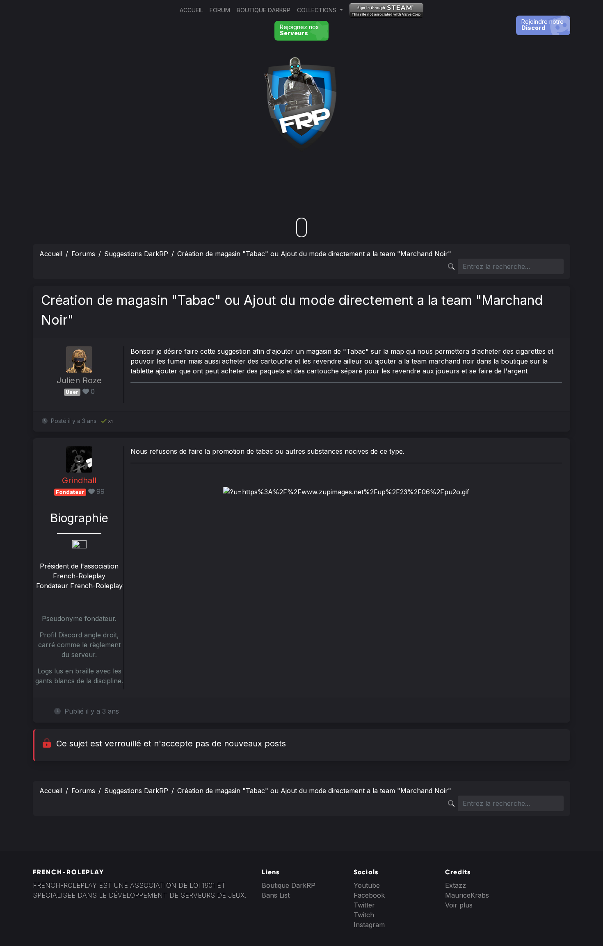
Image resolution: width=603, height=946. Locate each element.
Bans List (276, 895)
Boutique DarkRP (263, 10)
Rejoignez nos (299, 29)
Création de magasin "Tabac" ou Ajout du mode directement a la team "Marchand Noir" (314, 254)
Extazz (455, 885)
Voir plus (459, 905)
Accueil (191, 10)
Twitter (364, 905)
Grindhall (79, 480)
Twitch (364, 915)
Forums (83, 254)
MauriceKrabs (467, 895)
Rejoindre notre (542, 24)
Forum (220, 10)
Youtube (367, 885)
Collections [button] (317, 10)
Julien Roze (79, 380)
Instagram (369, 925)
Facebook (369, 895)
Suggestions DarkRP (136, 254)
